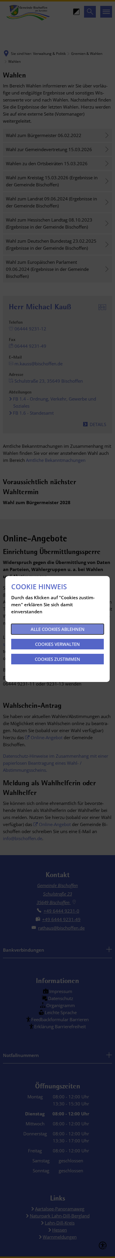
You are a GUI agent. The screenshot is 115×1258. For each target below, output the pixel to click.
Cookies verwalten (57, 644)
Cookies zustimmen (57, 659)
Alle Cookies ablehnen (58, 629)
